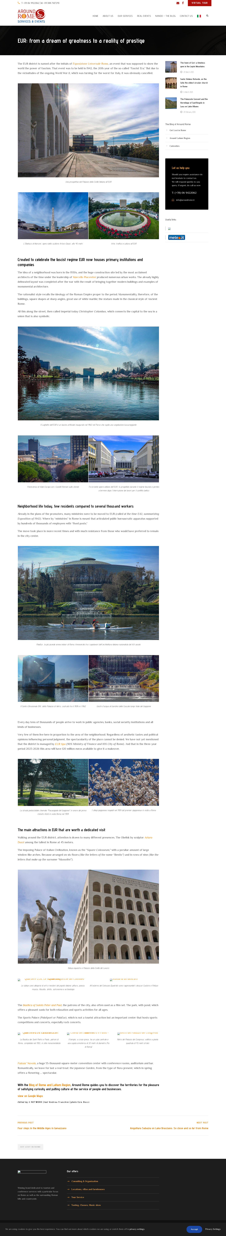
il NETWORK (30, 1102)
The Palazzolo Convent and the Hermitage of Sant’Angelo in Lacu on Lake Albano (194, 103)
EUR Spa (60, 744)
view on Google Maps (30, 1096)
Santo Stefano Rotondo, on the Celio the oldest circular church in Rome (194, 83)
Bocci (85, 1102)
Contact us (186, 15)
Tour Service (77, 1197)
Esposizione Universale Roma (90, 63)
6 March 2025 (188, 92)
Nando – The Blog (165, 15)
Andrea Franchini (56, 1102)
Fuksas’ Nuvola (27, 1063)
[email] (177, 3)
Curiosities (175, 146)
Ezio (76, 1102)
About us (108, 15)
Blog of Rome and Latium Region (49, 1085)
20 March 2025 (189, 72)
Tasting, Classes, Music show (86, 1205)
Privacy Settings (213, 1229)
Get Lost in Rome (178, 130)
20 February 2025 (190, 112)
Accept (194, 1229)
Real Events (144, 15)
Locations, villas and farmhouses (88, 1189)
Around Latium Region (180, 138)
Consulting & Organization (84, 1181)
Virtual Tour (200, 2)
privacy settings (137, 1229)
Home (95, 15)
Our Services (125, 15)
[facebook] (183, 3)
